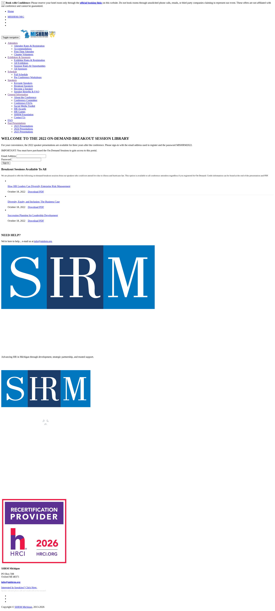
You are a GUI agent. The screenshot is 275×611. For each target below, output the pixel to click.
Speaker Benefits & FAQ (26, 91)
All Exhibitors (21, 63)
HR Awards (20, 108)
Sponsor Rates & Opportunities (29, 66)
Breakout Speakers (23, 86)
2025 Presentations (23, 131)
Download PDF (36, 191)
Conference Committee (25, 100)
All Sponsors (20, 68)
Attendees (13, 43)
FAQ (10, 120)
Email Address (8, 156)
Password (6, 159)
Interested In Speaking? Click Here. (19, 587)
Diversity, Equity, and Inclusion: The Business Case (34, 201)
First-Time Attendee (24, 51)
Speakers (12, 80)
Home (11, 11)
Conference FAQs (23, 103)
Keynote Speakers (23, 83)
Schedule (12, 71)
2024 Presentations (23, 129)
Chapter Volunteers (23, 54)
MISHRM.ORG (16, 16)
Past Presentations (17, 123)
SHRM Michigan (23, 607)
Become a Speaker (23, 88)
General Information (18, 94)
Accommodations (23, 48)
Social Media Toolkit (24, 106)
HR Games (19, 111)
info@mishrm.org (43, 241)
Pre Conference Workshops (28, 77)
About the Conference (25, 97)
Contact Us (19, 117)
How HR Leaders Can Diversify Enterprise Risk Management (39, 186)
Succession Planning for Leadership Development (33, 215)
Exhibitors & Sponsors (19, 57)
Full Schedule (21, 74)
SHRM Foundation (23, 114)
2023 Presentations (23, 126)
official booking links (91, 2)
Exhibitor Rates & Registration (29, 60)
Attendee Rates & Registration (29, 46)
